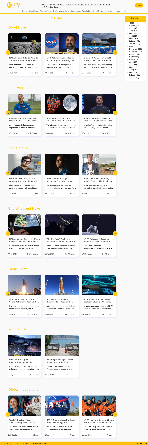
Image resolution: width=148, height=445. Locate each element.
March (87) (133, 72)
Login (139, 5)
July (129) (133, 62)
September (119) (135, 57)
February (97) (134, 41)
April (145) (133, 70)
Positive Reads (45, 11)
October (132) (134, 54)
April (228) (133, 36)
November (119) (135, 52)
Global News (98, 11)
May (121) (133, 67)
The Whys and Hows (61, 11)
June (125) (133, 31)
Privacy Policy (28, 444)
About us (119, 11)
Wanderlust (86, 11)
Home (25, 11)
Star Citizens (76, 11)
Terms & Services (41, 444)
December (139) (135, 49)
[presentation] (8, 52)
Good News (33, 11)
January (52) (134, 78)
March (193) (133, 39)
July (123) (133, 28)
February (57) (134, 75)
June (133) (133, 65)
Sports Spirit (109, 11)
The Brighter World (14, 444)
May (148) (133, 33)
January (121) (134, 44)
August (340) (134, 25)
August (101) (134, 59)
